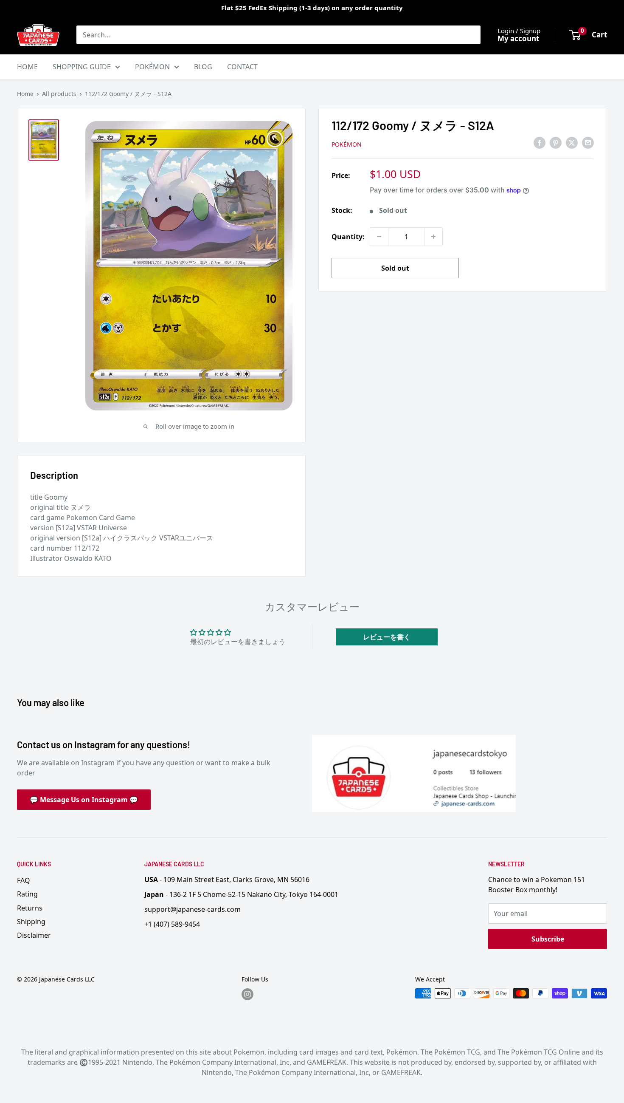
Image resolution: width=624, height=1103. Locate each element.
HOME (27, 66)
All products (59, 94)
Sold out (395, 268)
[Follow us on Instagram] (247, 994)
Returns (29, 908)
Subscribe (547, 939)
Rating (27, 894)
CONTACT (242, 66)
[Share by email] (588, 143)
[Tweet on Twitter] (572, 143)
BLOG (203, 66)
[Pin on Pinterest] (556, 143)
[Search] (470, 34)
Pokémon (347, 144)
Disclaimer (34, 935)
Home (25, 94)
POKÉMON (152, 66)
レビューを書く (386, 637)
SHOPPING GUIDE (82, 66)
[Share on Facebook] (539, 143)
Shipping (31, 921)
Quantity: (348, 236)
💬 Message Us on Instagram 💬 (84, 799)
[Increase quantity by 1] (433, 237)
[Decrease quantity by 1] (379, 237)
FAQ (23, 880)
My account (518, 38)
